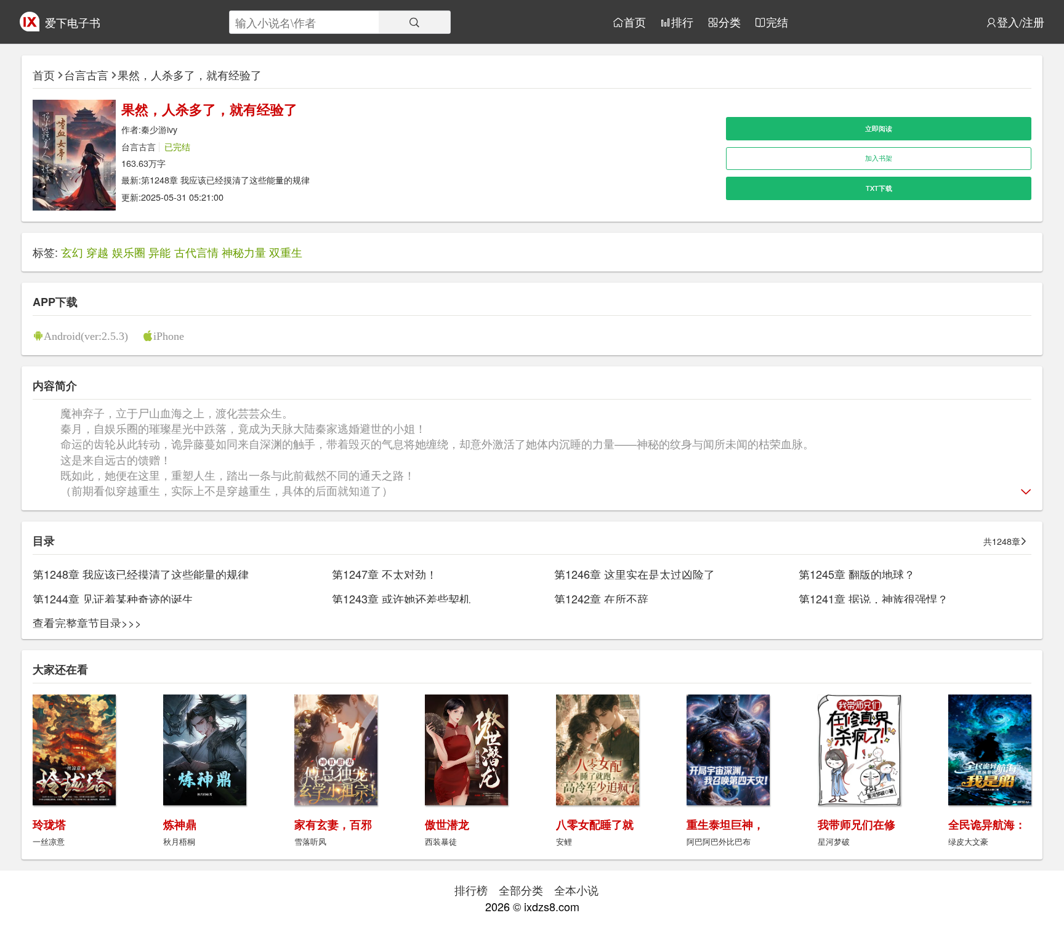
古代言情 (196, 252)
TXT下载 (879, 188)
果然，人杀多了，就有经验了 (190, 74)
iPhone (168, 335)
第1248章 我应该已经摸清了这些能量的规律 (225, 179)
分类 (730, 22)
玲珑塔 (49, 824)
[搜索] (414, 22)
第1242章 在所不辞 (601, 598)
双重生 (285, 252)
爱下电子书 (72, 22)
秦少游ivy (159, 129)
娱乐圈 (128, 252)
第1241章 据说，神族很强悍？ (873, 598)
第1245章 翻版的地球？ (857, 574)
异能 (159, 252)
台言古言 (86, 74)
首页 (635, 22)
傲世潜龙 (447, 824)
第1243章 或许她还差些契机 (401, 598)
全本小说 (576, 890)
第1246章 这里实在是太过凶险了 (634, 574)
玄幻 (72, 252)
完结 (777, 22)
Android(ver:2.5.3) (86, 335)
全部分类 (521, 890)
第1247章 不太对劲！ (384, 574)
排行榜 (471, 890)
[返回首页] (29, 26)
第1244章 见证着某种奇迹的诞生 (113, 598)
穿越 (97, 252)
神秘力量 (244, 252)
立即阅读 (878, 128)
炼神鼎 (179, 824)
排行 (682, 22)
